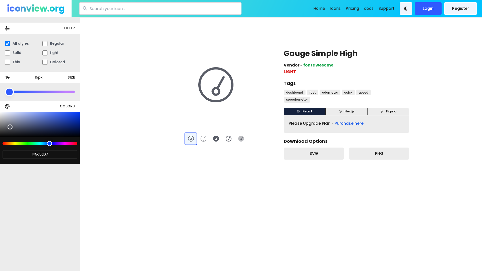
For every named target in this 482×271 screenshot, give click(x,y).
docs (369, 8)
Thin (16, 61)
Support (387, 8)
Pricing (352, 8)
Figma (391, 111)
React (307, 111)
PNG (379, 153)
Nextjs (349, 111)
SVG (314, 153)
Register (460, 8)
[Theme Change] (406, 8)
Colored (57, 61)
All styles (21, 43)
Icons (335, 8)
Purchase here (349, 123)
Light (54, 52)
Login (428, 8)
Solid (17, 52)
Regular (57, 43)
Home (319, 8)
